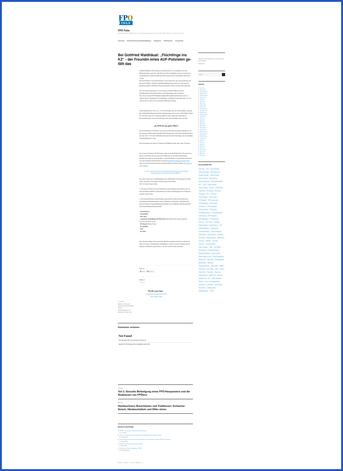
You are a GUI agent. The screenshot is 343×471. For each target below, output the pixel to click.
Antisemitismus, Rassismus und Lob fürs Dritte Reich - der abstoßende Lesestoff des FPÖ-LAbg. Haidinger (145, 439)
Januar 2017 (203, 152)
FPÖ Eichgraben (203, 197)
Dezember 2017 (203, 131)
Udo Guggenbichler (215, 281)
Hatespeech (157, 41)
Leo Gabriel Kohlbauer (213, 250)
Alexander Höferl (215, 169)
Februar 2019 (203, 105)
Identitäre (208, 241)
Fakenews (121, 41)
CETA (204, 184)
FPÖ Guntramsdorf (213, 200)
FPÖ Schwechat (212, 216)
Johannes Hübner (210, 244)
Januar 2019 (203, 107)
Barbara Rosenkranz (204, 181)
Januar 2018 (203, 129)
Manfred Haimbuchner (204, 253)
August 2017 (203, 138)
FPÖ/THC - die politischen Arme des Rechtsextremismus (133, 430)
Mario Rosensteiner (218, 256)
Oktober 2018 (203, 112)
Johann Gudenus (203, 247)
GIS (221, 225)
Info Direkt (215, 241)
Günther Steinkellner (204, 231)
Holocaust (201, 241)
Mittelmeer (210, 262)
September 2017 (204, 137)
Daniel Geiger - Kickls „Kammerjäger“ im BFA (130, 448)
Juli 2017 (202, 140)
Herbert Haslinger (211, 237)
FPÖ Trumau (209, 222)
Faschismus (218, 191)
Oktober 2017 (203, 135)
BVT (200, 184)
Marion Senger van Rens (205, 256)
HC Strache (202, 237)
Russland (219, 275)
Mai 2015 (202, 153)
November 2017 (203, 133)
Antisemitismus (213, 178)
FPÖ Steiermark (214, 219)
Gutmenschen (214, 228)
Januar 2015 (203, 155)
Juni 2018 (202, 120)
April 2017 (202, 146)
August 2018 (203, 116)
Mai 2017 (202, 144)
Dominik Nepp (219, 187)
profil (130, 312)
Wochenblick (202, 287)
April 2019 (202, 101)
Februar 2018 (203, 127)
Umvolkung (202, 284)
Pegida (222, 269)
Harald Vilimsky (212, 234)
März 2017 (202, 148)
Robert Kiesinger (203, 275)
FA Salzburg (210, 191)
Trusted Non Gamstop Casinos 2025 (156, 294)
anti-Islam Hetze (203, 178)
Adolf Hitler (202, 169)
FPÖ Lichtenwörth (203, 209)
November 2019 (203, 92)
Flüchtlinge (202, 194)
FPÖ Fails (124, 30)
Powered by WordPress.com (136, 462)
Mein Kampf (210, 259)
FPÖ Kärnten (202, 206)
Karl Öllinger (217, 247)
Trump (206, 281)
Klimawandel (202, 250)
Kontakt (126, 462)
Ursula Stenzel (218, 284)
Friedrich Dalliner (203, 225)
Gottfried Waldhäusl (123, 310)
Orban (216, 269)
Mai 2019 (202, 99)
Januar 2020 (203, 90)
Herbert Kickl (220, 237)
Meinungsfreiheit (219, 259)
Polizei (126, 312)
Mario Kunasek (216, 253)
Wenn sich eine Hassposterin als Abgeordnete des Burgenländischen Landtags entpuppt (140, 435)
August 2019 (203, 97)
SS (209, 278)
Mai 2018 (202, 122)
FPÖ (207, 194)
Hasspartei (220, 234)
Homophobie (179, 41)
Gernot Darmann (213, 225)
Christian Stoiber (203, 187)
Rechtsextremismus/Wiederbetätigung (139, 41)
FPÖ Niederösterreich (204, 212)
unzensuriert (210, 284)
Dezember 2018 (203, 108)
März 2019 (202, 103)
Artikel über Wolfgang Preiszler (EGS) (179, 161)
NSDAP (222, 266)
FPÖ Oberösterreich (217, 212)
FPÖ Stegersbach (203, 219)
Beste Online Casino (156, 296)
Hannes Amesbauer (216, 231)
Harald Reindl (202, 234)
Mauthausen (121, 312)
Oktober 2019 (203, 93)
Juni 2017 (202, 142)
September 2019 (204, 95)
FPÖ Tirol (201, 222)
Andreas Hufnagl (214, 175)
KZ (129, 310)
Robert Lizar (212, 275)
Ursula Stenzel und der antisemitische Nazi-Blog (131, 444)
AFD (207, 169)
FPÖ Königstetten (212, 206)
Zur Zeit (212, 291)
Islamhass (201, 244)
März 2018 (202, 125)
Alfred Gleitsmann (215, 172)
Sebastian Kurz (203, 278)
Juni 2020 (202, 88)
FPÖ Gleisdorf (202, 200)
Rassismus (218, 272)
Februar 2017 (203, 150)
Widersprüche (168, 41)
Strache (201, 281)
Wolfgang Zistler (211, 287)
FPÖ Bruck (213, 194)
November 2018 (203, 110)
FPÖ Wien (216, 222)
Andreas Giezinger (203, 175)
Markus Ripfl (202, 259)
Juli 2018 (202, 118)
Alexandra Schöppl (204, 172)
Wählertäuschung (203, 291)
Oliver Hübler (210, 269)
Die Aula (211, 187)
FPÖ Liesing (213, 209)
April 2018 (202, 123)
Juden (211, 247)
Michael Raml (202, 262)
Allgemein (120, 304)
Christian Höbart (212, 184)
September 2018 (204, 114)
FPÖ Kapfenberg (203, 203)
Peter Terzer (202, 272)
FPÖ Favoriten (213, 197)
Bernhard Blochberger (216, 181)
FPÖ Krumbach (213, 203)
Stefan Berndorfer (216, 278)
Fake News (202, 191)
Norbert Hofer (214, 266)
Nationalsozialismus (204, 266)
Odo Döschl (202, 269)
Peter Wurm (210, 272)
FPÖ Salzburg (202, 216)
